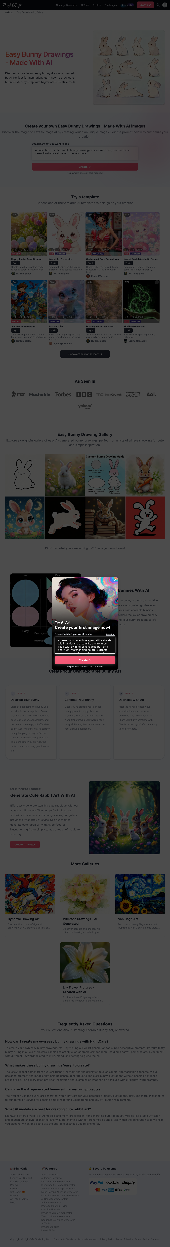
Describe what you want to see (73, 634)
